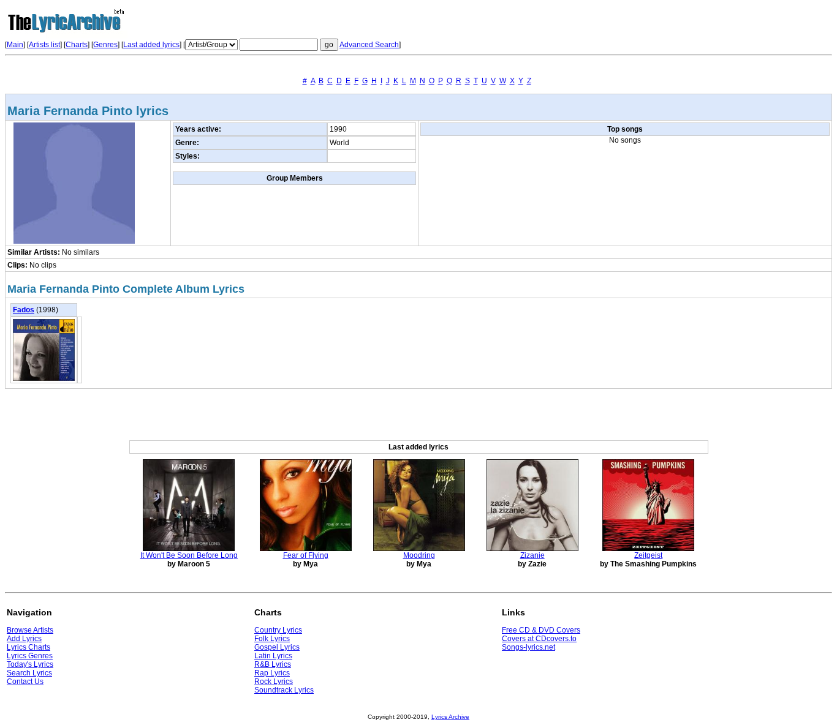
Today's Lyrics (30, 664)
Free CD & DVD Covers (541, 630)
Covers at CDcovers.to (539, 638)
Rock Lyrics (273, 681)
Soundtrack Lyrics (284, 690)
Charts (77, 44)
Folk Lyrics (272, 638)
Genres (105, 44)
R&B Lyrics (272, 664)
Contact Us (25, 681)
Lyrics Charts (28, 647)
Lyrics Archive (450, 716)
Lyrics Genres (30, 656)
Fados (23, 310)
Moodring (419, 555)
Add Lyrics (24, 638)
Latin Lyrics (273, 656)
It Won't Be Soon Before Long (189, 555)
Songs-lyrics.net (528, 647)
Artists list (44, 44)
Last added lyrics (151, 44)
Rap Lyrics (272, 673)
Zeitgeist (648, 555)
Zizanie (532, 555)
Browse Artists (30, 630)
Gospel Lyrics (277, 647)
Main (15, 44)
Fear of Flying (305, 555)
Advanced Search (369, 44)
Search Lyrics (29, 673)
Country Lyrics (278, 630)
